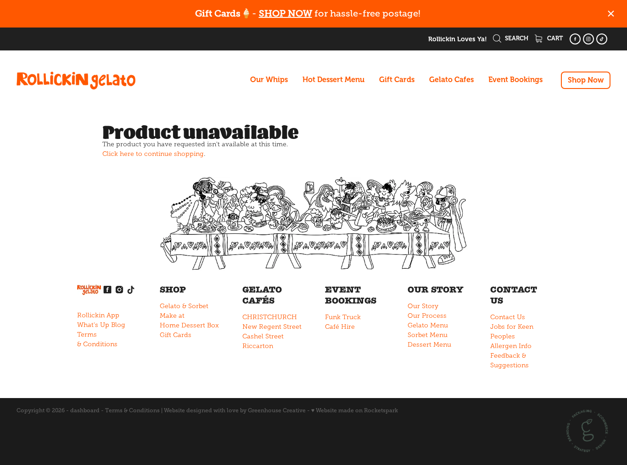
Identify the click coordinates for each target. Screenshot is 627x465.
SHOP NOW (285, 13)
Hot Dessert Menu (333, 80)
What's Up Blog (101, 324)
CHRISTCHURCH (269, 317)
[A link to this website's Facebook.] (575, 38)
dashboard (85, 410)
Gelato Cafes (451, 80)
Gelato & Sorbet (184, 306)
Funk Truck (343, 317)
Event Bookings (515, 80)
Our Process (427, 315)
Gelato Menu (428, 325)
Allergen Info (511, 346)
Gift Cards (396, 80)
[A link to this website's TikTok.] (601, 38)
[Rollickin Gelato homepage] (76, 80)
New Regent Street (272, 326)
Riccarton (257, 346)
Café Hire (340, 326)
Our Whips (269, 80)
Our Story (423, 306)
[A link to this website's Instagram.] (588, 38)
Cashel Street (263, 336)
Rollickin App (98, 315)
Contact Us (507, 317)
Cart (554, 38)
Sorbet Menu (428, 335)
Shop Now (586, 80)
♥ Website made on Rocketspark (354, 410)
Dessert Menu (429, 344)
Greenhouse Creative (277, 410)
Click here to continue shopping (153, 153)
